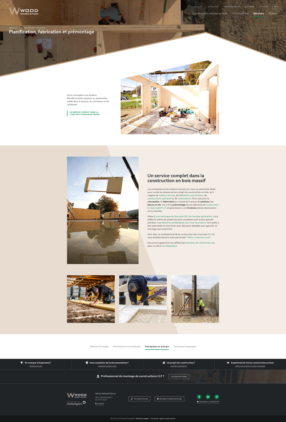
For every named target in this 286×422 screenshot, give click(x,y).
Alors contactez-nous (199, 237)
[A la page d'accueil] (23, 11)
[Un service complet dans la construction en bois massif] (103, 210)
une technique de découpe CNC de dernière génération (184, 216)
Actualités (213, 6)
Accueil (198, 6)
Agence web (164, 418)
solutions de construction (198, 242)
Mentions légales (142, 418)
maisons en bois (167, 195)
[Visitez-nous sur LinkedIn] (208, 397)
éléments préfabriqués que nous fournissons (184, 222)
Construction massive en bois (209, 13)
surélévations (184, 198)
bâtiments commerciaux (191, 195)
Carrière (250, 6)
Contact (263, 6)
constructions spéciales (159, 198)
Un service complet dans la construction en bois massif (85, 113)
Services (258, 13)
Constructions (240, 13)
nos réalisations (169, 245)
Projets (272, 13)
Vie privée (155, 418)
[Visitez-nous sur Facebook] (199, 397)
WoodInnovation (232, 6)
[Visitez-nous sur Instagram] (216, 397)
